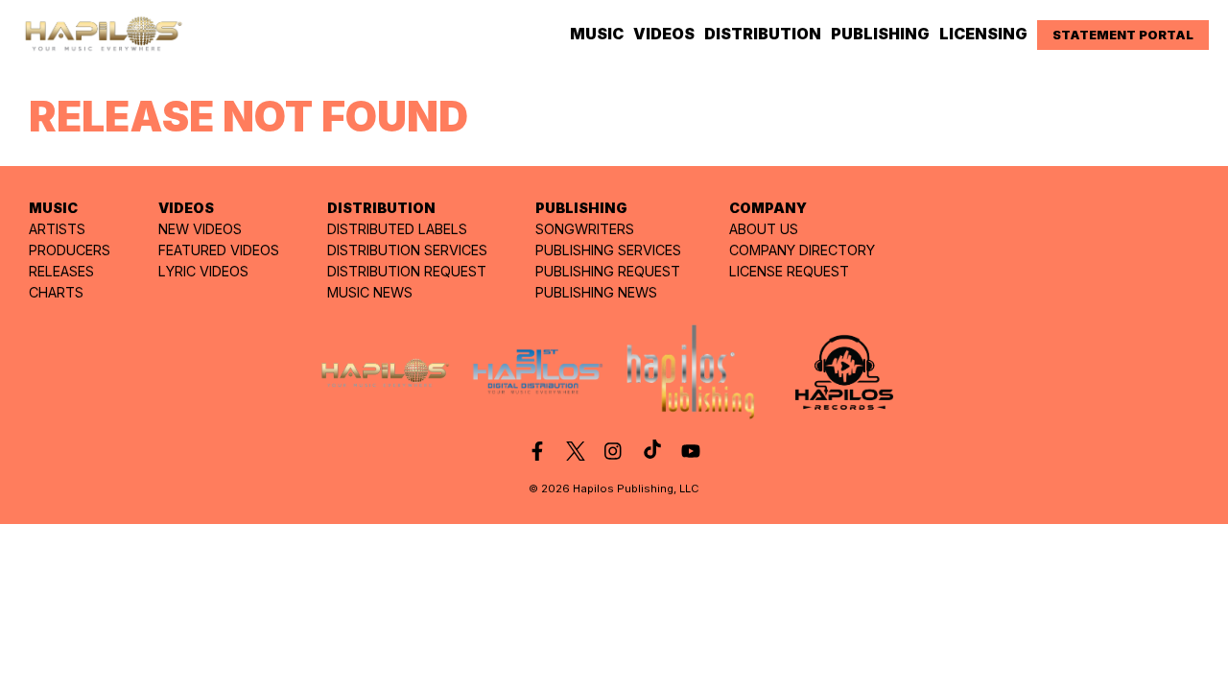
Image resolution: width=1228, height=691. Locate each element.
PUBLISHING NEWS (596, 292)
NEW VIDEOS (200, 229)
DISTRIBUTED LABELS (397, 229)
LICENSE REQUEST (789, 271)
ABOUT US (763, 229)
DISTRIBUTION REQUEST (406, 271)
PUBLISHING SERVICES (608, 250)
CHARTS (56, 292)
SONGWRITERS (584, 229)
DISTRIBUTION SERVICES (407, 250)
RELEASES (61, 271)
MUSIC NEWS (370, 292)
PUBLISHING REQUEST (607, 271)
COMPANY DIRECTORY (802, 250)
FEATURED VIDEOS (218, 250)
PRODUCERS (69, 250)
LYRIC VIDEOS (203, 271)
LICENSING (983, 33)
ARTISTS (57, 229)
